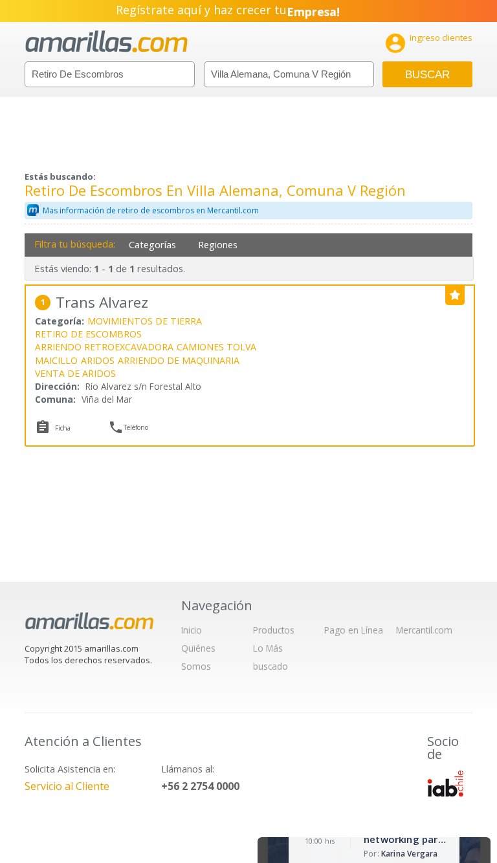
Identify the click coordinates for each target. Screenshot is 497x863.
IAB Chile (445, 783)
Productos (273, 630)
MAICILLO (56, 360)
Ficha (63, 427)
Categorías (152, 245)
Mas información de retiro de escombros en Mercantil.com (151, 210)
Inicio (191, 630)
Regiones (217, 245)
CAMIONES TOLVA (216, 347)
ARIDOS (98, 360)
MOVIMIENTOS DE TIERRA (144, 321)
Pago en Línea (353, 630)
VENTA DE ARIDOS (75, 373)
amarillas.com (106, 41)
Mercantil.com (424, 630)
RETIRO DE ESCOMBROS (88, 334)
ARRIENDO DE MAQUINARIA (178, 360)
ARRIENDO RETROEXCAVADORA (104, 347)
